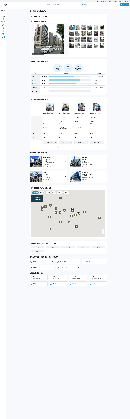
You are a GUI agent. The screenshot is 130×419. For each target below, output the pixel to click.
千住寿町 (83, 247)
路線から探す (13, 7)
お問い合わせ (125, 4)
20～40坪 (34, 80)
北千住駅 (19, 7)
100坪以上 (66, 192)
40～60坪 (34, 84)
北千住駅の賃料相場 (26, 7)
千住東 (37, 251)
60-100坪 (60, 192)
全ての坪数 (35, 192)
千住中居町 (98, 247)
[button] (66, 39)
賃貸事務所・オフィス (5, 7)
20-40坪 (48, 192)
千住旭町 (53, 247)
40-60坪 (54, 192)
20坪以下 (42, 192)
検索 (85, 4)
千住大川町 (68, 247)
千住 (38, 247)
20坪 (33, 76)
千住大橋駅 (61, 128)
